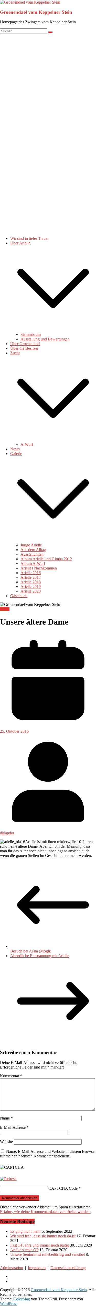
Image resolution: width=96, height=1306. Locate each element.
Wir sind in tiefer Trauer (29, 238)
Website (6, 1141)
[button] (53, 330)
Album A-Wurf (32, 563)
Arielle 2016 (30, 573)
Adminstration (11, 1268)
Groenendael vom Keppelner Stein (36, 12)
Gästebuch (18, 596)
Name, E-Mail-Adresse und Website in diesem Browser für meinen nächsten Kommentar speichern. (48, 1153)
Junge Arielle (31, 545)
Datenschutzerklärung (68, 1268)
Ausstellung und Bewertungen (45, 339)
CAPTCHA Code (63, 1188)
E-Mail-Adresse (14, 1127)
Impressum (37, 1268)
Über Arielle (20, 243)
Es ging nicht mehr (25, 1231)
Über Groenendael (25, 343)
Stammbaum (30, 334)
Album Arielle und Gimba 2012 (46, 559)
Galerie (16, 453)
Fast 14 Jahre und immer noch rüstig (39, 1245)
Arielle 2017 (30, 577)
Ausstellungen (32, 554)
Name (6, 1118)
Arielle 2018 (30, 582)
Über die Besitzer (24, 348)
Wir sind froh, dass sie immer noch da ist (43, 1236)
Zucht (15, 353)
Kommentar (11, 1076)
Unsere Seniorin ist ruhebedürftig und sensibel (47, 1254)
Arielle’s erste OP (24, 1250)
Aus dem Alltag (33, 549)
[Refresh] (8, 1179)
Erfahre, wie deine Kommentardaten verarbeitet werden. (45, 1211)
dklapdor (7, 833)
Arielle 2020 (30, 591)
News (15, 449)
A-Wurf (26, 444)
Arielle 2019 (30, 586)
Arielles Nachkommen (38, 568)
